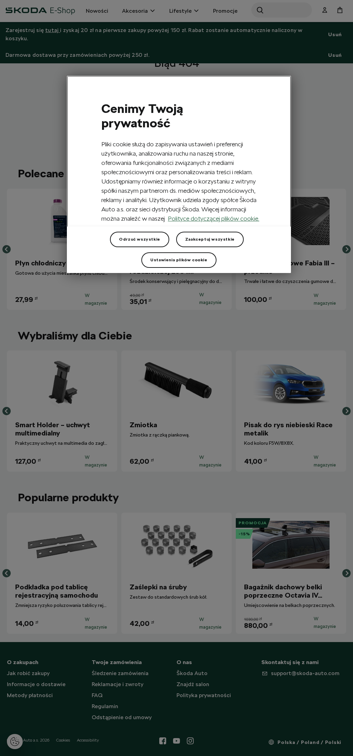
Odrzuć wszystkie (139, 239)
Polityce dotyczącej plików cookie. (213, 218)
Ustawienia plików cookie (178, 260)
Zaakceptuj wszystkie (210, 239)
